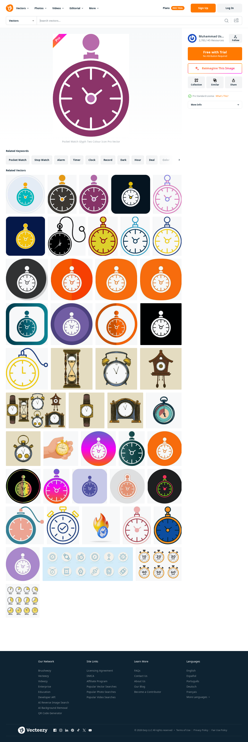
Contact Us (140, 676)
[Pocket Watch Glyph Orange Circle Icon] (116, 324)
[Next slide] (176, 160)
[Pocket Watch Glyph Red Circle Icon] (72, 279)
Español (191, 676)
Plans (166, 8)
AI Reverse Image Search (53, 702)
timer (76, 160)
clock (91, 160)
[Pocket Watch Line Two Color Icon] (103, 236)
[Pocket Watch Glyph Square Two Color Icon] (25, 236)
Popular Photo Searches (101, 692)
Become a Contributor (147, 692)
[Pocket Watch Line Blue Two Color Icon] (135, 236)
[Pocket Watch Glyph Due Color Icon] (23, 486)
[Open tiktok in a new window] (78, 730)
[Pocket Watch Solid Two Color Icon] (137, 525)
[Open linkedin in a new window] (66, 730)
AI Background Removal (53, 708)
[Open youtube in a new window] (90, 730)
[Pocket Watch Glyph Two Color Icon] (130, 194)
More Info (196, 104)
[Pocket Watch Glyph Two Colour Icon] (62, 194)
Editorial (75, 8)
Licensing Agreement (100, 670)
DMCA (90, 676)
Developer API (46, 697)
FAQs (137, 670)
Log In (230, 8)
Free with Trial (215, 54)
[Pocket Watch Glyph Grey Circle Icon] (27, 279)
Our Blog (139, 686)
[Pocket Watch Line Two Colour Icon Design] (27, 369)
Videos (56, 8)
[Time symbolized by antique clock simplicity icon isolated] (164, 410)
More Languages (197, 697)
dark (123, 160)
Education (44, 692)
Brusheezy (44, 670)
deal (152, 160)
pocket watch (17, 160)
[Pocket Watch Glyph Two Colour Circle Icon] (25, 194)
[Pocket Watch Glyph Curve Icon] (116, 279)
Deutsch (192, 686)
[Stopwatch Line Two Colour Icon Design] (63, 525)
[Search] (226, 20)
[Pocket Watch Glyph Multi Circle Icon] (72, 324)
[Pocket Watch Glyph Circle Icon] (165, 448)
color (166, 160)
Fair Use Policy (219, 730)
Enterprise (44, 686)
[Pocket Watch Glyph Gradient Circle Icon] (98, 448)
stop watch (42, 160)
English (191, 670)
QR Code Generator (50, 713)
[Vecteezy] (9, 8)
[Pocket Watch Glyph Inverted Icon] (161, 324)
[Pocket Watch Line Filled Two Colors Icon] (168, 525)
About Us (139, 681)
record (108, 160)
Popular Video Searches (101, 697)
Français (192, 692)
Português (193, 681)
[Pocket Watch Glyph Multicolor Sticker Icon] (127, 486)
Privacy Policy (200, 730)
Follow (235, 40)
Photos (39, 8)
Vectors (21, 8)
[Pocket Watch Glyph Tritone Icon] (89, 486)
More (92, 8)
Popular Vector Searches (102, 686)
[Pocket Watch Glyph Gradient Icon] (132, 448)
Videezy (43, 681)
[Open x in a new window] (84, 730)
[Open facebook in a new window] (54, 730)
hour (138, 160)
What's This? (222, 96)
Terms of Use (183, 730)
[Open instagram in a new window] (60, 730)
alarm (61, 160)
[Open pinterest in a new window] (72, 730)
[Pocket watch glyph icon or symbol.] (67, 236)
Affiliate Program (97, 681)
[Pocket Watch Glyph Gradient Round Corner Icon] (27, 324)
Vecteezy (43, 676)
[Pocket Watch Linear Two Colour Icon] (167, 194)
